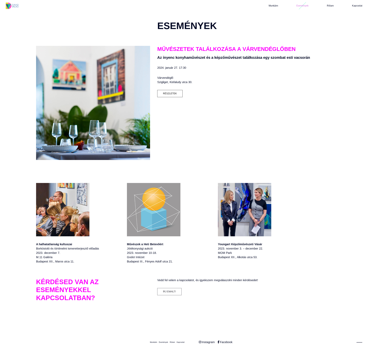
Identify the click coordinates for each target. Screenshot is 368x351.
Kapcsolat (357, 6)
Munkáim (273, 6)
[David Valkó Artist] (12, 6)
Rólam (330, 6)
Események (302, 6)
